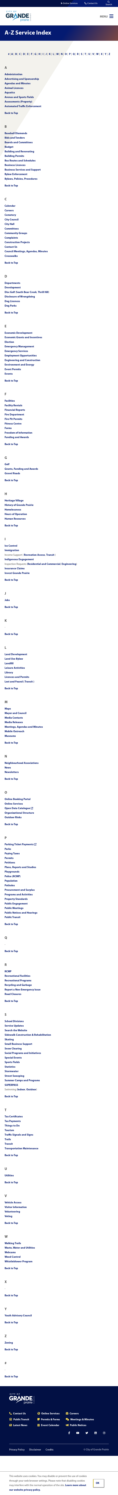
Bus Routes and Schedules (20, 161)
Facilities (10, 401)
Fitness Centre (13, 424)
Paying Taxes (12, 853)
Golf (7, 464)
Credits (50, 1450)
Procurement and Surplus (20, 890)
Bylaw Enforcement (16, 174)
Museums (10, 736)
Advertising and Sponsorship (22, 79)
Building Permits (14, 156)
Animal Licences (14, 88)
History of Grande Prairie (19, 505)
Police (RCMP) (13, 876)
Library (9, 672)
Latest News (20, 1425)
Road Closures (13, 994)
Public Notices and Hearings (21, 913)
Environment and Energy (19, 365)
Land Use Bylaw (14, 659)
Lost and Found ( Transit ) (19, 682)
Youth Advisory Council (18, 1315)
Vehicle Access (13, 1202)
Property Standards (16, 899)
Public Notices (78, 1425)
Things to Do (12, 1126)
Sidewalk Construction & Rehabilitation (28, 1035)
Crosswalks (11, 256)
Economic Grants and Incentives (23, 337)
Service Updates (14, 1026)
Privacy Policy (17, 1450)
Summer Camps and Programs (22, 1080)
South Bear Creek (26, 292)
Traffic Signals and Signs (19, 1135)
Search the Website (16, 1030)
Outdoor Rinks (13, 817)
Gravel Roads (12, 473)
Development (13, 287)
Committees (12, 229)
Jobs (7, 600)
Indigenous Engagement (19, 559)
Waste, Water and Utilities (20, 1248)
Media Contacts (14, 718)
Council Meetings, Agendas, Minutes (26, 251)
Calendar (10, 206)
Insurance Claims (15, 568)
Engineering (69, 564)
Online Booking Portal (18, 799)
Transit (50, 555)
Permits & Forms (50, 1419)
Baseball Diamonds (16, 133)
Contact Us (92, 3)
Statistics (10, 1067)
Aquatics (10, 92)
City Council (12, 220)
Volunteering (12, 1212)
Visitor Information (16, 1207)
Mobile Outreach (14, 731)
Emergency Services (16, 351)
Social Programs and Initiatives (23, 1053)
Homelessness (13, 510)
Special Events (13, 1058)
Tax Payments (13, 1121)
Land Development (16, 654)
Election (9, 342)
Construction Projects (17, 242)
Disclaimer (35, 1450)
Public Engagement (16, 904)
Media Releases (14, 722)
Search (109, 5)
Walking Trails (13, 1243)
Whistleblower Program (18, 1261)
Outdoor (31, 1089)
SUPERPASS (11, 1085)
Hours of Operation (16, 514)
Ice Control (11, 546)
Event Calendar (50, 1425)
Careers (9, 210)
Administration (13, 74)
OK (97, 1483)
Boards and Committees (19, 142)
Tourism (9, 1130)
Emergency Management (19, 346)
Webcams (10, 1252)
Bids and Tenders (15, 138)
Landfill (9, 663)
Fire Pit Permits (13, 419)
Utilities (9, 1175)
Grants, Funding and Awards (21, 469)
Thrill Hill (43, 292)
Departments (12, 283)
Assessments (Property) (18, 102)
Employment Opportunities (21, 356)
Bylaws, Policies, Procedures (21, 179)
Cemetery (10, 215)
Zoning (9, 1343)
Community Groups (16, 233)
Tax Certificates (14, 1116)
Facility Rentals (13, 405)
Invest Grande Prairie (17, 573)
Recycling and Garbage (18, 985)
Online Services (70, 3)
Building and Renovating (19, 151)
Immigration (12, 550)
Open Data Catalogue (17, 808)
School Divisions (14, 1021)
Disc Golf (10, 292)
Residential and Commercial (43, 564)
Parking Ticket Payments (19, 844)
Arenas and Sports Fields (19, 97)
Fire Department (14, 414)
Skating (9, 1039)
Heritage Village (14, 500)
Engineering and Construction (22, 360)
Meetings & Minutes (82, 1419)
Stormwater (12, 1071)
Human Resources (15, 519)
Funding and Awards (17, 437)
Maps (8, 709)
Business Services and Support (23, 170)
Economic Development (18, 333)
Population (11, 881)
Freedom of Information (18, 433)
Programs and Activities (19, 894)
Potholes (10, 885)
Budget (9, 147)
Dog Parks (11, 306)
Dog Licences (12, 301)
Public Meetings (14, 908)
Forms (8, 428)
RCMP (8, 971)
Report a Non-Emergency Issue (23, 990)
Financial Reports (15, 410)
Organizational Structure (19, 813)
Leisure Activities (15, 668)
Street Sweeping (14, 1076)
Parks (8, 849)
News (8, 768)
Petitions (10, 863)
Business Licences (15, 165)
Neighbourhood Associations (22, 763)
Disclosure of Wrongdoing (20, 297)
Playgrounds (12, 872)
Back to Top (11, 113)
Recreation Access (34, 555)
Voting (8, 1216)
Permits (9, 858)
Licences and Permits (17, 677)
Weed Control (13, 1257)
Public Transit (12, 917)
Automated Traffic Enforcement (23, 106)
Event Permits (13, 369)
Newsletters (12, 772)
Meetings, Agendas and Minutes (24, 727)
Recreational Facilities (17, 976)
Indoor (21, 1089)
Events (9, 374)
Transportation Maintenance (21, 1148)
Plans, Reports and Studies (20, 867)
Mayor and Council (15, 713)
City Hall (9, 224)
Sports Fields (12, 1062)
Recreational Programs (18, 980)
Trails (8, 1139)
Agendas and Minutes (18, 83)
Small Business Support (18, 1044)
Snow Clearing (13, 1049)
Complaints (11, 238)
